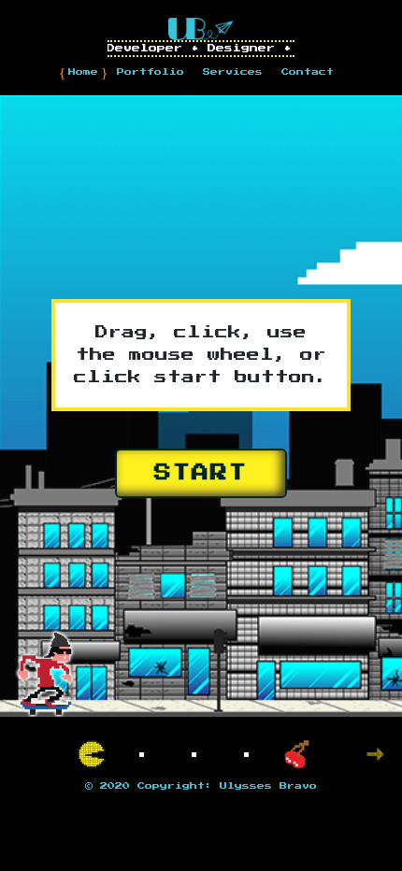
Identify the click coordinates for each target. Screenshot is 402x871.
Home (83, 72)
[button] (375, 754)
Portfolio (150, 72)
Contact (307, 72)
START (201, 472)
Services (233, 72)
